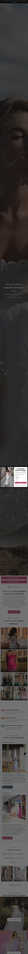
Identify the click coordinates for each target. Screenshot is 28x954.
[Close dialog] (26, 467)
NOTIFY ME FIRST (20, 482)
